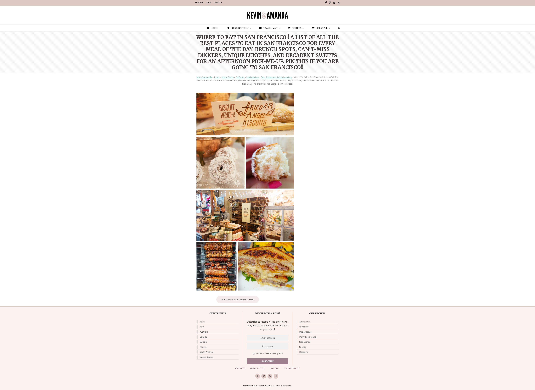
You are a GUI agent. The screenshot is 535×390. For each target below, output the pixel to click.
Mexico (203, 346)
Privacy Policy (292, 368)
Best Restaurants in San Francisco (276, 77)
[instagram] (339, 2)
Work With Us (257, 368)
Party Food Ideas (307, 336)
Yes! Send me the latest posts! (269, 353)
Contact (218, 3)
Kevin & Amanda (204, 77)
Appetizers (304, 321)
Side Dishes (304, 341)
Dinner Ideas (305, 331)
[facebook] (326, 2)
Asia (202, 326)
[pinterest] (330, 2)
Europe (203, 341)
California (240, 77)
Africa (202, 321)
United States (228, 77)
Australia (204, 331)
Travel (216, 77)
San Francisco (252, 77)
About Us (199, 3)
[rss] (334, 2)
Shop (208, 3)
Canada (203, 336)
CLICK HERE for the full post (237, 299)
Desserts (303, 351)
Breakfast (304, 326)
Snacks (302, 346)
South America (206, 351)
